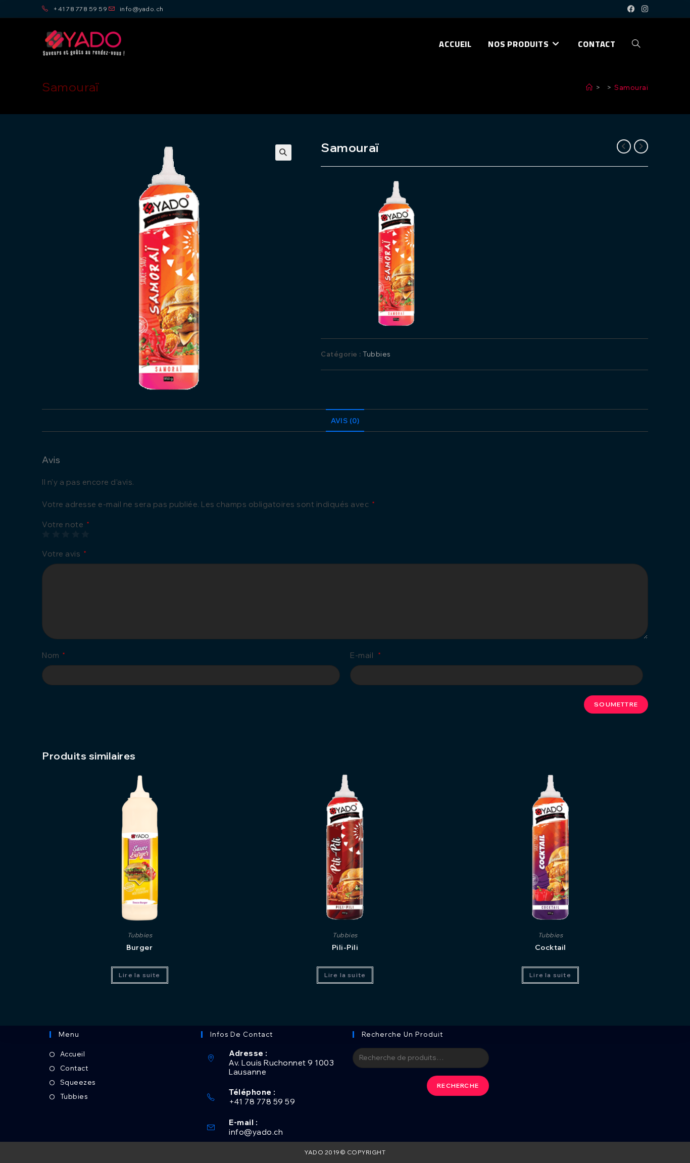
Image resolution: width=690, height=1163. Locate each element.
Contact (74, 1068)
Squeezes (77, 1082)
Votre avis (64, 554)
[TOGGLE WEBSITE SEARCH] (636, 44)
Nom (53, 655)
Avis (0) (345, 420)
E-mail (365, 655)
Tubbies (376, 354)
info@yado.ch (256, 1132)
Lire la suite (140, 975)
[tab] (345, 421)
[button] (84, 44)
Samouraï (631, 87)
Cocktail (550, 947)
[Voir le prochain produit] (641, 146)
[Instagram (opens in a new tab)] (643, 9)
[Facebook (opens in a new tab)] (631, 9)
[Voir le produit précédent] (624, 146)
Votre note (65, 524)
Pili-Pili (345, 947)
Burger (139, 947)
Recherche (458, 1085)
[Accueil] (589, 87)
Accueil (72, 1054)
